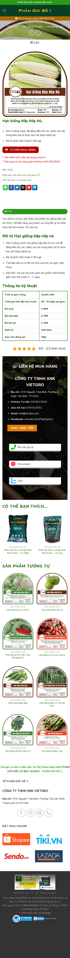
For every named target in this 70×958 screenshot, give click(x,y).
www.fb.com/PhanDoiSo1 (39, 419)
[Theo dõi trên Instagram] (30, 813)
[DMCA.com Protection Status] (45, 918)
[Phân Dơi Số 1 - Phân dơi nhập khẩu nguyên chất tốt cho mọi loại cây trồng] (35, 11)
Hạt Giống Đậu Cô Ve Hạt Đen (52, 704)
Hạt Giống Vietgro (32, 26)
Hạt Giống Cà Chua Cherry (52, 655)
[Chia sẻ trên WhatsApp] (5, 187)
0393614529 (39, 402)
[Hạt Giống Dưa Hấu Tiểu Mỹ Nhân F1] (17, 633)
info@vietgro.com (29, 413)
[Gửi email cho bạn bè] (23, 187)
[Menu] (4, 11)
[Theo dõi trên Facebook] (21, 813)
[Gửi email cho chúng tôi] (39, 813)
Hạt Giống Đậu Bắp (18, 703)
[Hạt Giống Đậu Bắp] (17, 681)
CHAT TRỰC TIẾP (22, 428)
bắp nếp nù (12, 180)
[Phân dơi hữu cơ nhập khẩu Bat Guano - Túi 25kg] (17, 528)
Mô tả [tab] (7, 211)
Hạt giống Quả (55, 26)
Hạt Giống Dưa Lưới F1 (18, 610)
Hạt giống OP (33, 175)
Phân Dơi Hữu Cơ (23, 893)
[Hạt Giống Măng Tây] (52, 729)
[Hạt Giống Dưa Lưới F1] (17, 588)
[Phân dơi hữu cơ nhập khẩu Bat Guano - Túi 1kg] (52, 528)
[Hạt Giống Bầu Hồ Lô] (52, 588)
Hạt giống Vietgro (12, 219)
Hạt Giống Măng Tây (52, 751)
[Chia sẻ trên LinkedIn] (34, 187)
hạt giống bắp (24, 180)
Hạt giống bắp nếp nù (34, 236)
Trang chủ (12, 26)
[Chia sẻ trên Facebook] (11, 187)
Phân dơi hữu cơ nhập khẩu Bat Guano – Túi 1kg (52, 551)
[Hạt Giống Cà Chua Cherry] (52, 633)
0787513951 (34, 408)
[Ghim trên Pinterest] (29, 187)
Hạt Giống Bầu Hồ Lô (52, 610)
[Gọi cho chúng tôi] (48, 813)
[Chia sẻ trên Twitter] (17, 187)
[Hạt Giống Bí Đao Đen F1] (17, 729)
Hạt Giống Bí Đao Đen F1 (18, 751)
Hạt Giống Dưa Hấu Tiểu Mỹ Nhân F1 (18, 656)
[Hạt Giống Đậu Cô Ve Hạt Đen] (52, 681)
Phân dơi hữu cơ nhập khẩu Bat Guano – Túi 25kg (18, 551)
